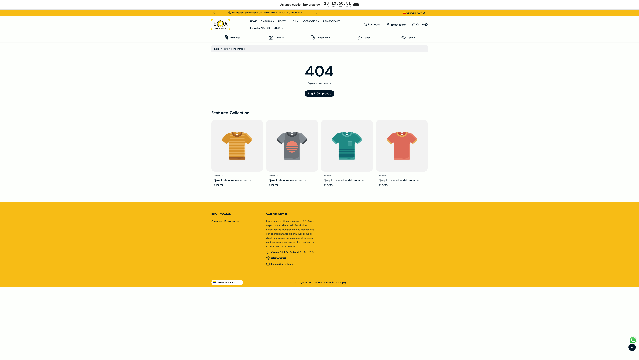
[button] (214, 12)
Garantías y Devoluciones (225, 221)
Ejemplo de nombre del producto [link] (234, 180)
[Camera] (270, 38)
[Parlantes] (226, 38)
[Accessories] (312, 38)
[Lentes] (403, 38)
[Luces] (359, 38)
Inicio (216, 48)
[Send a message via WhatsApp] (632, 340)
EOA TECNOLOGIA (312, 282)
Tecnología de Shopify (334, 282)
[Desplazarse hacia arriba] (632, 347)
